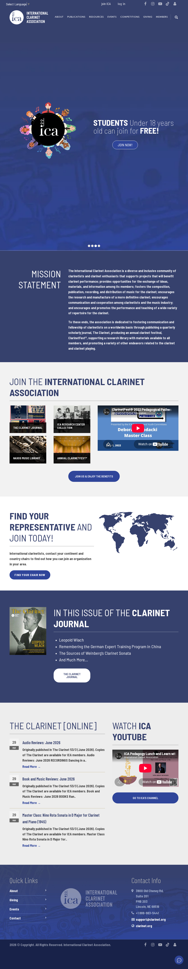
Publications (76, 17)
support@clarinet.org (151, 919)
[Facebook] (145, 3)
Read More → (31, 767)
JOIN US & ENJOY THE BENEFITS (94, 476)
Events (112, 17)
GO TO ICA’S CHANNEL (145, 798)
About (59, 17)
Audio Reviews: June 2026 (41, 742)
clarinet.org (144, 926)
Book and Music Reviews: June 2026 (48, 778)
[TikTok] (167, 3)
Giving (147, 17)
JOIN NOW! (125, 145)
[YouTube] (160, 3)
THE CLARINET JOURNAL (72, 675)
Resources (96, 17)
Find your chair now (30, 575)
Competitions (130, 17)
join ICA (106, 4)
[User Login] (174, 3)
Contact (15, 918)
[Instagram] (152, 3)
